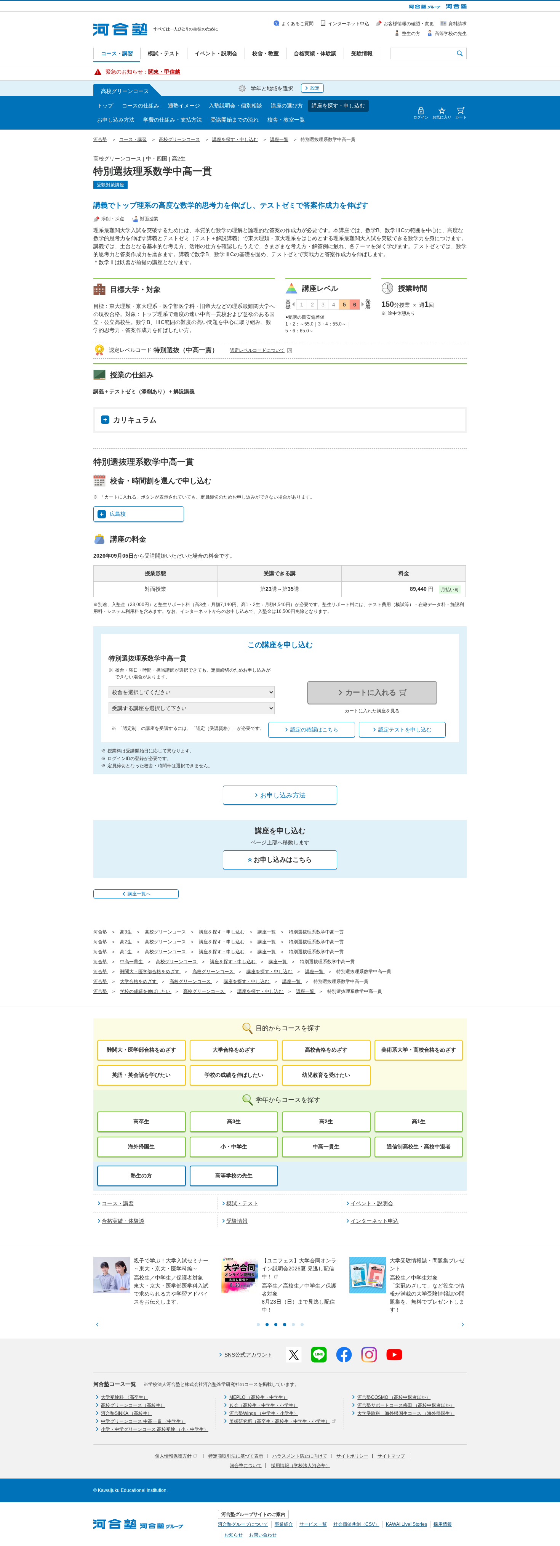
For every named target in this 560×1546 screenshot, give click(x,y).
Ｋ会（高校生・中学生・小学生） (263, 1405)
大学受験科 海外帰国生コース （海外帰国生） (405, 1413)
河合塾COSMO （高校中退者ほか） (393, 1397)
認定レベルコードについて (257, 350)
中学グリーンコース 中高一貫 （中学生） (143, 1421)
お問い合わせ (263, 1535)
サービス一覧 (313, 1524)
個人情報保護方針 (173, 1456)
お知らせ (233, 1535)
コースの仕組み (140, 106)
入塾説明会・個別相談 (235, 106)
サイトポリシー (352, 1456)
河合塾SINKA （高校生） (126, 1413)
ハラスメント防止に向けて (299, 1456)
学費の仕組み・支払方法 (172, 120)
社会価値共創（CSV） (356, 1524)
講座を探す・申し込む (338, 106)
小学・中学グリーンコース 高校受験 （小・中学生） (154, 1429)
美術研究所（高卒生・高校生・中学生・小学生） (279, 1421)
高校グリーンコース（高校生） (133, 1405)
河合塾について (246, 1465)
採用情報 (443, 1524)
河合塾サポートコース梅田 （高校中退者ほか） (405, 1405)
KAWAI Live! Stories (406, 1524)
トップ (105, 106)
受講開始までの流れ (235, 120)
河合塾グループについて (243, 1524)
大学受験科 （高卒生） (124, 1397)
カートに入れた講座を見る (372, 711)
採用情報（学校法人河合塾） (300, 1465)
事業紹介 (284, 1524)
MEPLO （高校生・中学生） (258, 1397)
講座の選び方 (287, 106)
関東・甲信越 (164, 72)
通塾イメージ (184, 106)
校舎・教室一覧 (286, 120)
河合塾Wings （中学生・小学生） (263, 1413)
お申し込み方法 (115, 120)
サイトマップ (391, 1456)
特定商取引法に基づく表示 (235, 1456)
